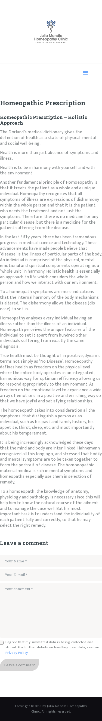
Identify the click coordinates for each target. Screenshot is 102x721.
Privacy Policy (16, 653)
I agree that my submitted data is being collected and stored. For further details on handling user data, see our (52, 648)
